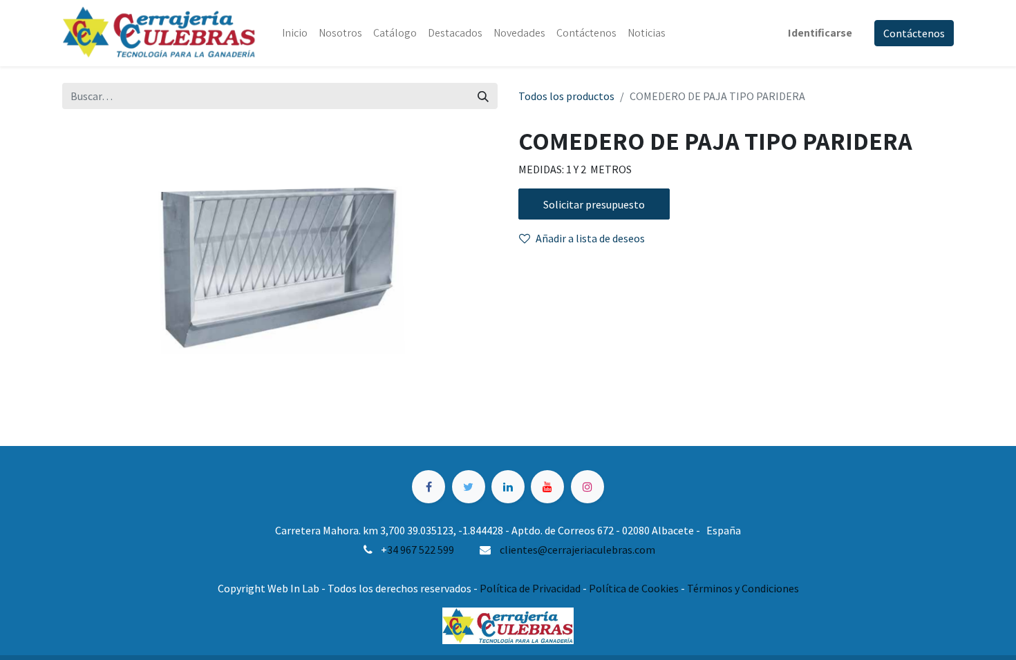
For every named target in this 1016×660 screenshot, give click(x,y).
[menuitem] (294, 33)
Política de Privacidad (530, 588)
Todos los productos (566, 96)
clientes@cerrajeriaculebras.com (577, 549)
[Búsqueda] (483, 96)
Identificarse (820, 33)
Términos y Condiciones (743, 588)
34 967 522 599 (420, 549)
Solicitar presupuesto (594, 204)
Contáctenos (914, 33)
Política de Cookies (634, 588)
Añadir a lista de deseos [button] (590, 238)
